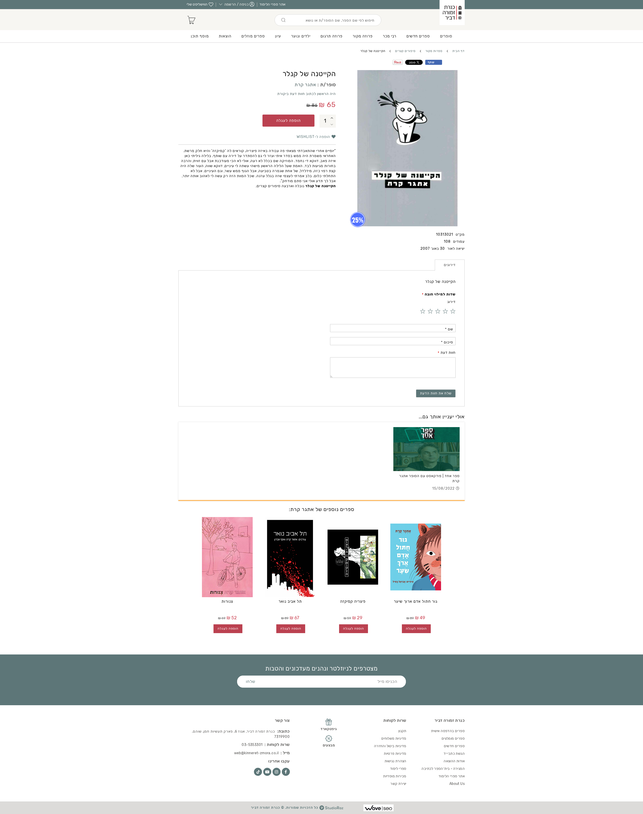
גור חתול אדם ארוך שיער (416, 601)
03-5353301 (252, 745)
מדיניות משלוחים (393, 738)
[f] (286, 772)
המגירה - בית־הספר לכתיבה (443, 769)
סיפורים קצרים (405, 51)
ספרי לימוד (398, 769)
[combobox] (328, 20)
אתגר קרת (305, 84)
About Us (457, 784)
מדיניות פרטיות (395, 753)
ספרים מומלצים (453, 738)
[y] (267, 772)
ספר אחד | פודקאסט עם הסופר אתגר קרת (429, 478)
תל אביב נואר (290, 601)
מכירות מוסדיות (394, 776)
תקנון (402, 731)
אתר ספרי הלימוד (272, 4)
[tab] (450, 265)
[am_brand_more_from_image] (415, 557)
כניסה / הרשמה (236, 4)
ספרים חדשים (454, 746)
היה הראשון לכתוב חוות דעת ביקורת (306, 94)
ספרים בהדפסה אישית (448, 731)
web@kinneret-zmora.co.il (256, 753)
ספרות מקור (434, 51)
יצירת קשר (398, 784)
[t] (258, 772)
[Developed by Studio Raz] (331, 807)
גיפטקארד (328, 729)
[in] (277, 772)
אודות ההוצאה (454, 761)
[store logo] (452, 12)
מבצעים (329, 745)
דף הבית (458, 51)
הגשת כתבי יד (454, 753)
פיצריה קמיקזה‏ (353, 601)
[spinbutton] (325, 121)
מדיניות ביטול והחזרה (390, 746)
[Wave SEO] (378, 807)
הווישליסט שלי (197, 4)
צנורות (227, 601)
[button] (332, 118)
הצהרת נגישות (395, 761)
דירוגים (450, 265)
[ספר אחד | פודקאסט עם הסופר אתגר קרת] (426, 449)
